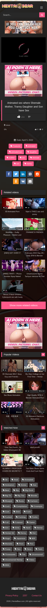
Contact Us (37, 595)
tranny (29, 164)
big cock (29, 490)
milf (33, 538)
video (31, 560)
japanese (21, 538)
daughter (33, 152)
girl (6, 528)
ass (34, 485)
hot (34, 533)
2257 (25, 595)
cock (7, 506)
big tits (21, 496)
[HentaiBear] (19, 6)
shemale (35, 158)
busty (21, 501)
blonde (34, 496)
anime (23, 485)
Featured (16, 146)
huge (7, 538)
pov (31, 544)
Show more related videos (24, 305)
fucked (8, 517)
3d (6, 480)
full (7, 522)
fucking (22, 517)
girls (17, 528)
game (32, 522)
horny (23, 533)
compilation (21, 506)
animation (9, 485)
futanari (19, 522)
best (7, 490)
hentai (40, 528)
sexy (29, 549)
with (7, 565)
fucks (34, 517)
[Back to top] (39, 600)
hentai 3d (9, 533)
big (17, 490)
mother (12, 158)
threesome (10, 554)
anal (16, 480)
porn (21, 544)
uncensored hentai (14, 560)
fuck (28, 512)
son (17, 164)
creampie (38, 506)
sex (23, 158)
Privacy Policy (12, 595)
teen (40, 549)
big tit (8, 496)
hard (28, 528)
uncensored (37, 554)
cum (7, 512)
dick (18, 512)
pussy (8, 549)
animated (31, 146)
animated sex (16, 152)
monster (9, 544)
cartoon (34, 501)
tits (23, 554)
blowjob (8, 501)
